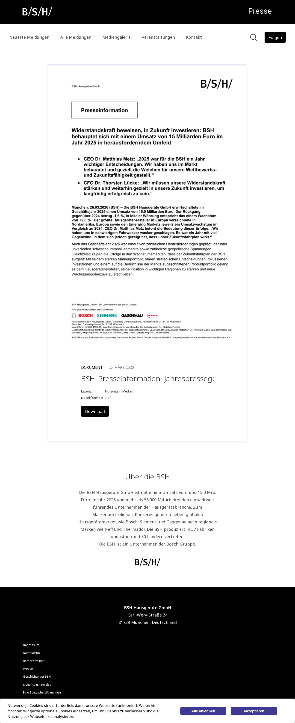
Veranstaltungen (158, 37)
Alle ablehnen (203, 711)
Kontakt (194, 37)
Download (95, 411)
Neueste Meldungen (29, 37)
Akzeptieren (253, 711)
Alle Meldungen (75, 37)
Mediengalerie (116, 37)
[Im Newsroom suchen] (253, 37)
